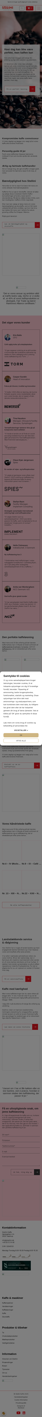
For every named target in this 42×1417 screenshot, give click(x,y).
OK (21, 735)
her (26, 726)
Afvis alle (21, 741)
